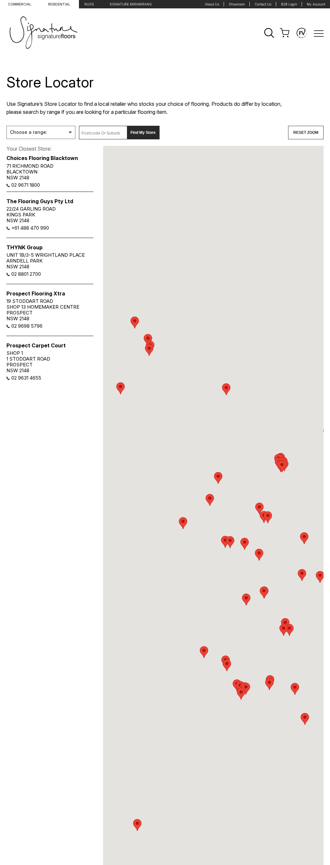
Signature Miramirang (131, 4)
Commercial (19, 4)
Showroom (237, 4)
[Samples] (284, 33)
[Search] (269, 33)
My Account (316, 4)
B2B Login (289, 4)
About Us (212, 4)
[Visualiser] (301, 32)
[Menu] (319, 33)
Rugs (89, 4)
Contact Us (263, 4)
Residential (59, 4)
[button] (148, 340)
